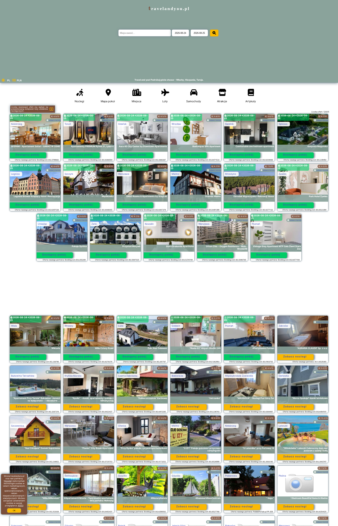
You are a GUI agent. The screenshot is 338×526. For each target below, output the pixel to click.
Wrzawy (69, 325)
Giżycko (122, 475)
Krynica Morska (73, 375)
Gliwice (122, 425)
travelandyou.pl (169, 8)
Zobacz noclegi (295, 356)
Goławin (176, 325)
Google (7, 481)
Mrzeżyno (230, 173)
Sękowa (283, 123)
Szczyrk (69, 173)
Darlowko (284, 375)
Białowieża (177, 375)
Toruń (68, 123)
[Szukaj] (214, 33)
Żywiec (282, 173)
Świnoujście (71, 475)
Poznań (256, 223)
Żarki (94, 223)
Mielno (175, 173)
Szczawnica (17, 425)
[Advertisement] (169, 290)
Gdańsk (122, 123)
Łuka (120, 325)
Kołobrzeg (16, 123)
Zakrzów (283, 325)
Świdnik (229, 123)
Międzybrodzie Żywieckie (239, 375)
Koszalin (149, 223)
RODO (20, 505)
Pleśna (282, 475)
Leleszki (283, 425)
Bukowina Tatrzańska (22, 375)
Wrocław (176, 123)
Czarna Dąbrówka (127, 375)
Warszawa (123, 173)
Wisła (14, 325)
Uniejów (42, 223)
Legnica (15, 173)
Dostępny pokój (27, 154)
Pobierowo (231, 475)
